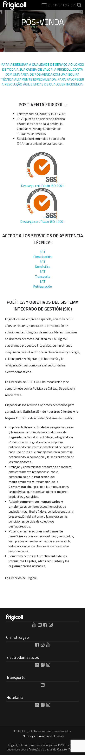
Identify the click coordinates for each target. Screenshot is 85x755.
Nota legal (29, 736)
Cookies (59, 736)
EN (65, 4)
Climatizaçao (17, 637)
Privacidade (45, 736)
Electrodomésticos (22, 657)
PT (57, 4)
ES (49, 4)
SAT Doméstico (42, 264)
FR (73, 4)
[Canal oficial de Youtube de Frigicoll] (34, 624)
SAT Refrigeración (42, 284)
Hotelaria (14, 697)
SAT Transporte (42, 274)
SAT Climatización (42, 254)
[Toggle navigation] (44, 5)
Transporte (15, 677)
